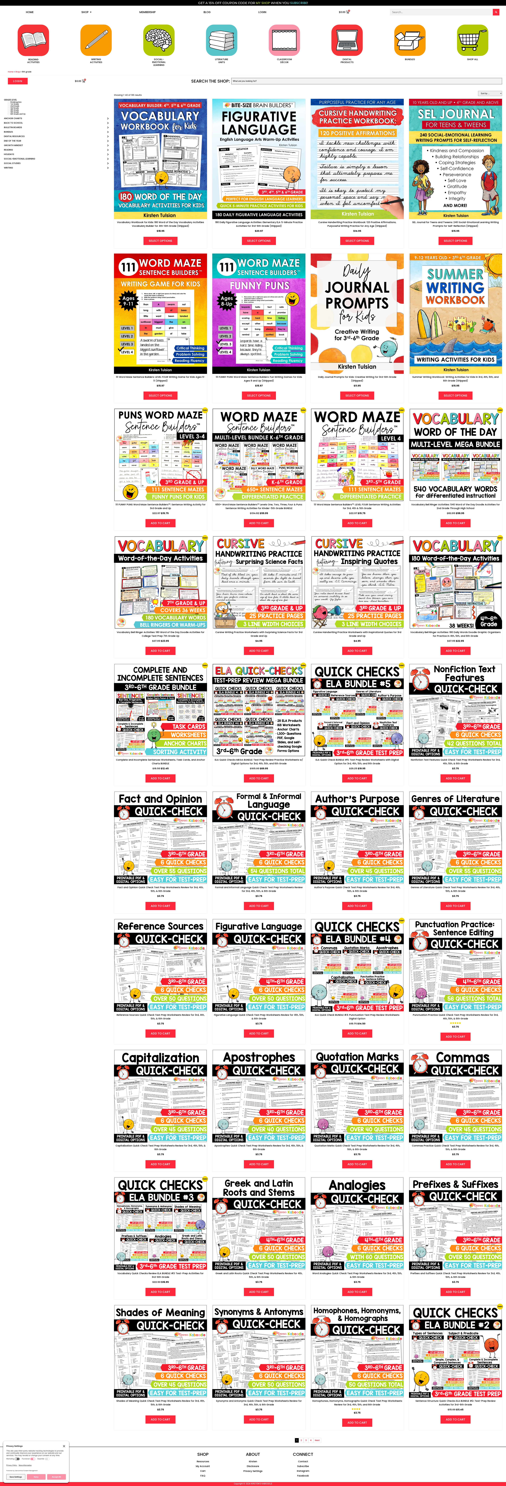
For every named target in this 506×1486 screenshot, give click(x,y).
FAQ (202, 1475)
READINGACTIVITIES (33, 61)
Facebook (303, 1475)
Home (30, 12)
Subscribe (303, 1466)
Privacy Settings (252, 1471)
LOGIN (262, 12)
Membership (147, 12)
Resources (203, 1461)
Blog (207, 12)
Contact (303, 1461)
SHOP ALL (472, 59)
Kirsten (253, 1461)
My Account (203, 1466)
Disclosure (253, 1466)
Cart (203, 1471)
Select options (160, 241)
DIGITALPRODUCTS (347, 61)
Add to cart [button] (160, 523)
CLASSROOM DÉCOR (284, 61)
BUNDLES (410, 59)
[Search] (496, 12)
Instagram (303, 1471)
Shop (85, 12)
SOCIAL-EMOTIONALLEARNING (159, 62)
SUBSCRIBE (298, 3)
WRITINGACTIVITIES (96, 61)
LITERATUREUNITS (221, 61)
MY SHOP (263, 3)
